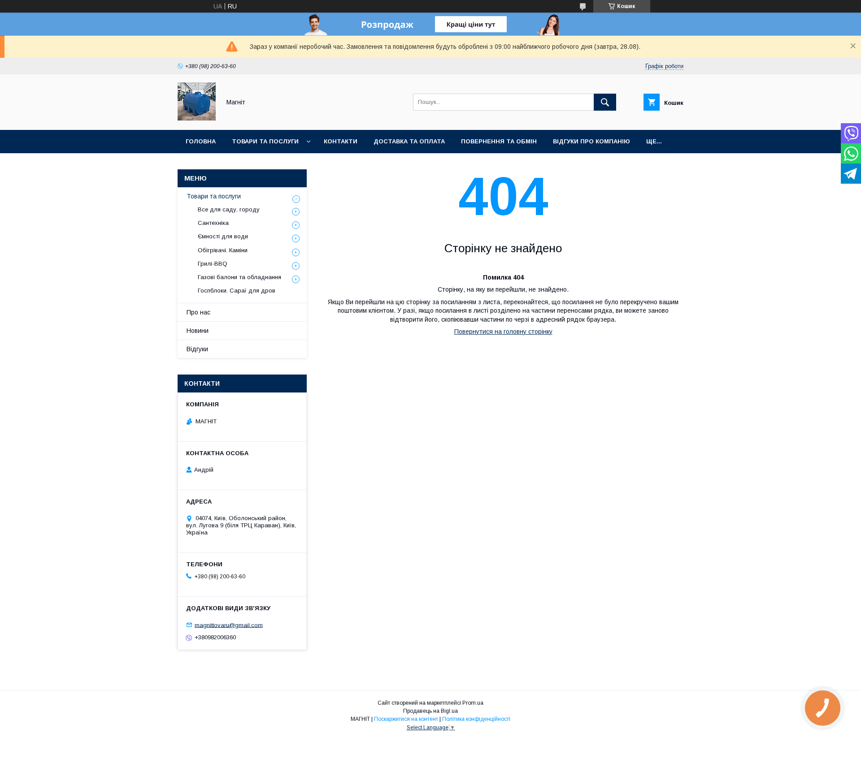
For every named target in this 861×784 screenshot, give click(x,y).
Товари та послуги (265, 141)
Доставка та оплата (409, 141)
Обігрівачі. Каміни (223, 250)
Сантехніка (213, 223)
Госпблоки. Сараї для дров (236, 290)
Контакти (340, 141)
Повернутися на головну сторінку (503, 331)
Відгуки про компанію (591, 141)
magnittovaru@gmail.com (229, 624)
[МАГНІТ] (197, 118)
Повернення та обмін (499, 141)
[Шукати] (605, 102)
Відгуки (197, 349)
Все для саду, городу (229, 209)
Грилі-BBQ (212, 263)
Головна (201, 141)
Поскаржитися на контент (406, 719)
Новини (198, 330)
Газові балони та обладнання (239, 277)
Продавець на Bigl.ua (430, 711)
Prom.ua (472, 703)
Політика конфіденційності (476, 719)
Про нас (198, 312)
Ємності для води (223, 236)
